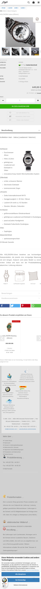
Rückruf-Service (8, 454)
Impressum (7, 443)
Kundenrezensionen (9, 298)
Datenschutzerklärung (32, 570)
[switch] (4, 586)
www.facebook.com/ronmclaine (27, 429)
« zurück (9, 8)
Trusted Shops (8, 440)
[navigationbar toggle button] (38, 2)
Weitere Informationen (20, 585)
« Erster (3, 8)
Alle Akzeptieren (20, 574)
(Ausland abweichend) (31, 65)
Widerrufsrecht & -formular (11, 447)
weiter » (16, 8)
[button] (3, 100)
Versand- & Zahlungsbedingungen (13, 445)
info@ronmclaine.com (11, 429)
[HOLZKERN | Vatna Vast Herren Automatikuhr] (20, 32)
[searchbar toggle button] (28, 2)
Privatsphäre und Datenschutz (12, 452)
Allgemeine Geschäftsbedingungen (13, 449)
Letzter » (23, 8)
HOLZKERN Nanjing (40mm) (9, 337)
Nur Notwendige (20, 580)
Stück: (2, 96)
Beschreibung (7, 130)
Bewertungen (6, 293)
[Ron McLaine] (4, 2)
